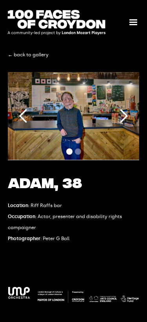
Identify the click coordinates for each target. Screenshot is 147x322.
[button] (133, 22)
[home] (56, 22)
